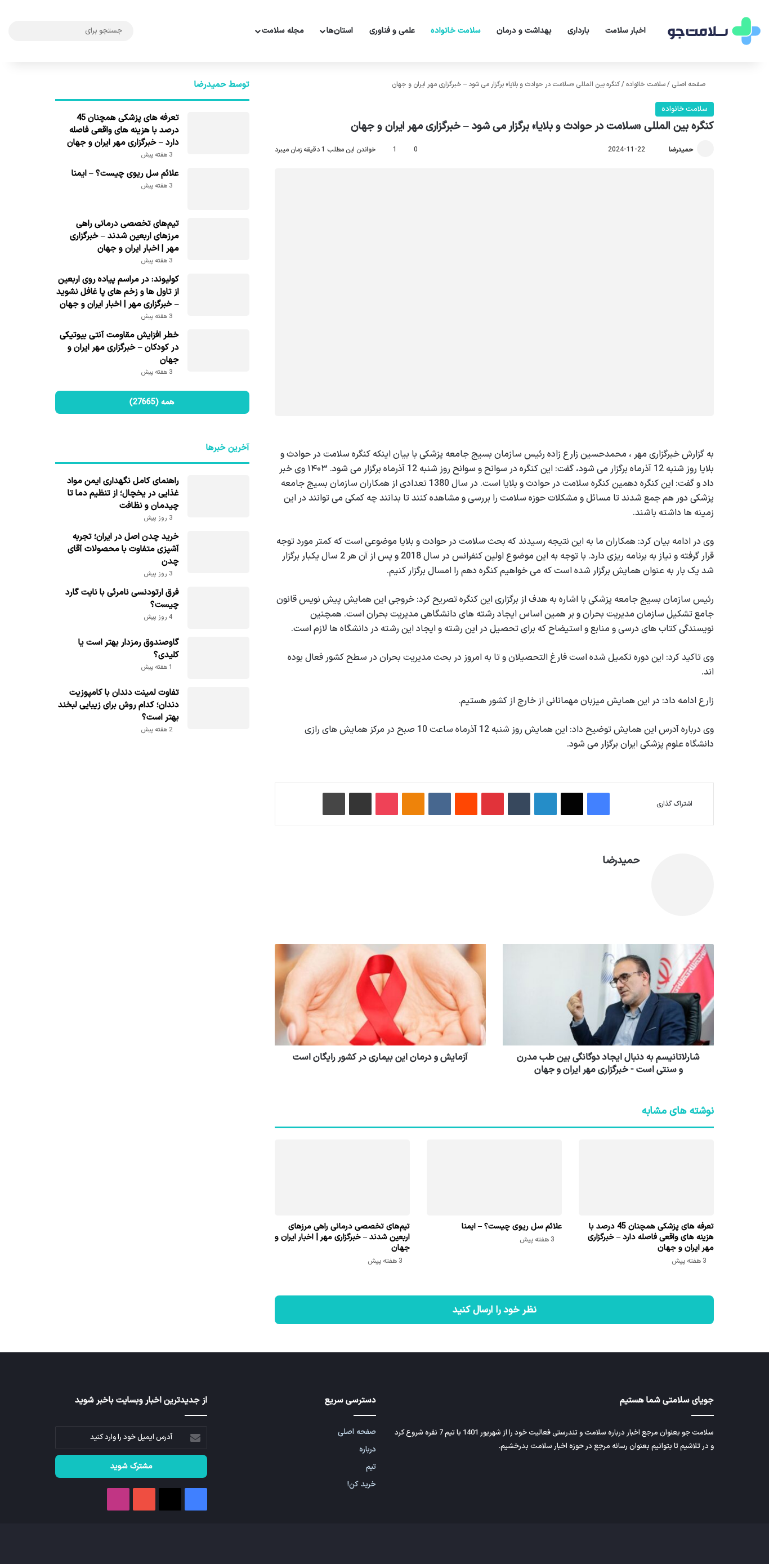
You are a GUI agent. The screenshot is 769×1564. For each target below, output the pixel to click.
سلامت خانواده (456, 31)
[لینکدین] (545, 804)
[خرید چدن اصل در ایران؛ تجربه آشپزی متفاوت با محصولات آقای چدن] (218, 552)
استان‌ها (340, 31)
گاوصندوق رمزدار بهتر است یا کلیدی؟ (128, 649)
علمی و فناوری (392, 31)
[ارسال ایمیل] (663, 150)
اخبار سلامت (625, 31)
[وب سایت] (633, 880)
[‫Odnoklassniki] (413, 804)
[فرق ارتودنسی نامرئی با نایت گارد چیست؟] (218, 608)
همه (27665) (152, 402)
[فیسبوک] (598, 804)
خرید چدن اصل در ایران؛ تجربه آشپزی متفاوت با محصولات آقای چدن (123, 549)
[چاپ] (334, 804)
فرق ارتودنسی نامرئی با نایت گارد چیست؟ (122, 598)
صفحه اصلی (689, 84)
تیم (371, 1467)
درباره (367, 1449)
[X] (572, 804)
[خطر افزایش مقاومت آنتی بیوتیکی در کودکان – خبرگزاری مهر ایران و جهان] (218, 350)
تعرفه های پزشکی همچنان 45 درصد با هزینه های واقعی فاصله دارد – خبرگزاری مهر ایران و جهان (651, 1237)
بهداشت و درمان (524, 31)
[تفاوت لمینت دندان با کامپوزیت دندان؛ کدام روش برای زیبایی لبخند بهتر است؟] (218, 708)
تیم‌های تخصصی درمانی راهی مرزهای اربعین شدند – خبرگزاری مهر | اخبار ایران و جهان (342, 1237)
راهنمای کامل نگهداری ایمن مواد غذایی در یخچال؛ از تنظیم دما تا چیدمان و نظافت (123, 493)
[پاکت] (386, 804)
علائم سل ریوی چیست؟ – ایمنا (512, 1226)
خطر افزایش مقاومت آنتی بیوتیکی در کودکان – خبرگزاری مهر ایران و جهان (119, 348)
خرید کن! (361, 1484)
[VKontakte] (439, 804)
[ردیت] (466, 804)
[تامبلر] (519, 804)
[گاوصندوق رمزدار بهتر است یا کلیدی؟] (218, 658)
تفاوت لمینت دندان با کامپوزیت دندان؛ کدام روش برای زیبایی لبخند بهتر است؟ (118, 705)
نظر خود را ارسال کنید (494, 1310)
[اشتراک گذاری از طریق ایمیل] (360, 804)
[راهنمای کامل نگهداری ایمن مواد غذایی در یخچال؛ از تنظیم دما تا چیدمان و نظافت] (218, 496)
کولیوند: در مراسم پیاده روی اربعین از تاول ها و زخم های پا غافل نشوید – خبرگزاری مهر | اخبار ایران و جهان (117, 292)
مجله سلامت (283, 31)
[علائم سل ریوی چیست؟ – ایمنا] (494, 1178)
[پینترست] (492, 804)
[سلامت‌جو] (713, 31)
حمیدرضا (681, 150)
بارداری (578, 31)
